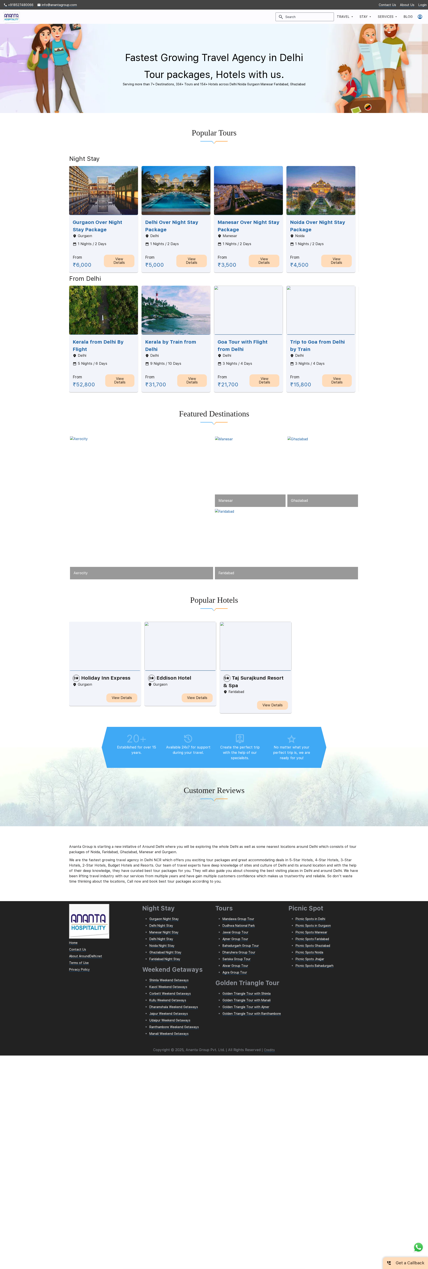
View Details (119, 261)
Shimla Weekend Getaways (169, 980)
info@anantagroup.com (57, 5)
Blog (408, 16)
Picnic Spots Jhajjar (310, 959)
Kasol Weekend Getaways (168, 987)
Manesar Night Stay (164, 932)
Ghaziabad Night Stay (165, 952)
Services (388, 17)
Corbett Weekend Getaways (170, 993)
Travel (345, 17)
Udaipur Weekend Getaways (169, 1020)
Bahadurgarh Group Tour (240, 945)
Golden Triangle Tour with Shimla (246, 993)
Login (422, 5)
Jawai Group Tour (235, 932)
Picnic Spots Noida (309, 952)
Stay (366, 17)
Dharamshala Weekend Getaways (173, 1007)
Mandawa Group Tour (238, 919)
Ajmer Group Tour (235, 939)
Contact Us (387, 5)
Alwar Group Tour (235, 966)
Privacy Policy (79, 969)
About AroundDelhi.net (85, 956)
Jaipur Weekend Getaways (168, 1013)
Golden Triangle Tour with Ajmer (245, 1007)
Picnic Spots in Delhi (310, 919)
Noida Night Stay (162, 945)
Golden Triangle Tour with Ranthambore (251, 1013)
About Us (407, 5)
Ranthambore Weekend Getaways (174, 1027)
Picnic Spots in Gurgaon (313, 925)
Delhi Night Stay (161, 925)
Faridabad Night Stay (164, 959)
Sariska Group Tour (236, 959)
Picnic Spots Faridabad (312, 939)
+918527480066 (18, 5)
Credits (269, 1050)
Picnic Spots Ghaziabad (313, 945)
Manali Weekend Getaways (169, 1033)
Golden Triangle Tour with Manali (246, 1000)
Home (73, 943)
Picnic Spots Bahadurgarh (314, 966)
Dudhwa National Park (238, 925)
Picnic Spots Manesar (311, 932)
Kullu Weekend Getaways (167, 1000)
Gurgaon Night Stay (164, 919)
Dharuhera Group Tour (238, 952)
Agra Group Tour (234, 972)
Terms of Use (79, 963)
